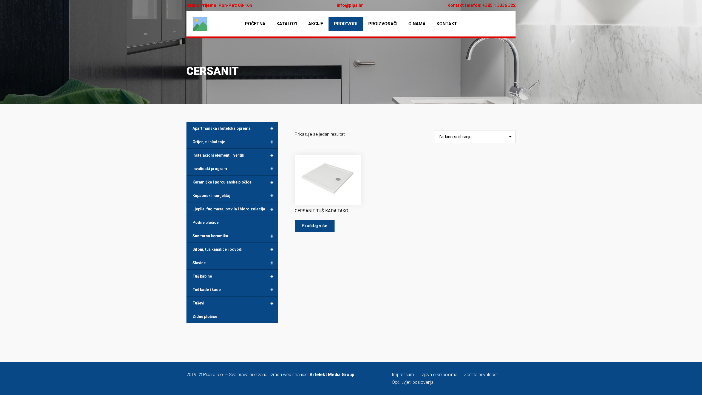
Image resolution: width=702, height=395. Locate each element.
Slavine (233, 262)
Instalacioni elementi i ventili (233, 155)
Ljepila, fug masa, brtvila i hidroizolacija (233, 209)
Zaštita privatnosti (481, 374)
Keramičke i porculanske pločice (233, 182)
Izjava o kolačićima (438, 374)
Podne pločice (206, 222)
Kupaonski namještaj (233, 195)
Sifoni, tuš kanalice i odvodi (233, 249)
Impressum (403, 374)
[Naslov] (200, 24)
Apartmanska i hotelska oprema (233, 128)
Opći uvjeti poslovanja (413, 382)
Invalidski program (233, 168)
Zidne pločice (205, 316)
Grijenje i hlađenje (233, 142)
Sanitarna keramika (233, 236)
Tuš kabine (233, 276)
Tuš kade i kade (233, 289)
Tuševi (233, 303)
